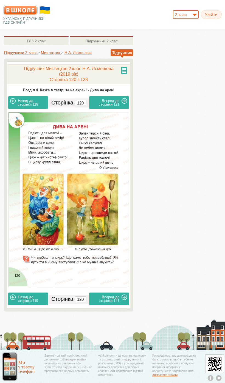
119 (28, 102)
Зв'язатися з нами (165, 374)
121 (109, 102)
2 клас (36, 41)
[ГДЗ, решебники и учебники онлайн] (20, 10)
